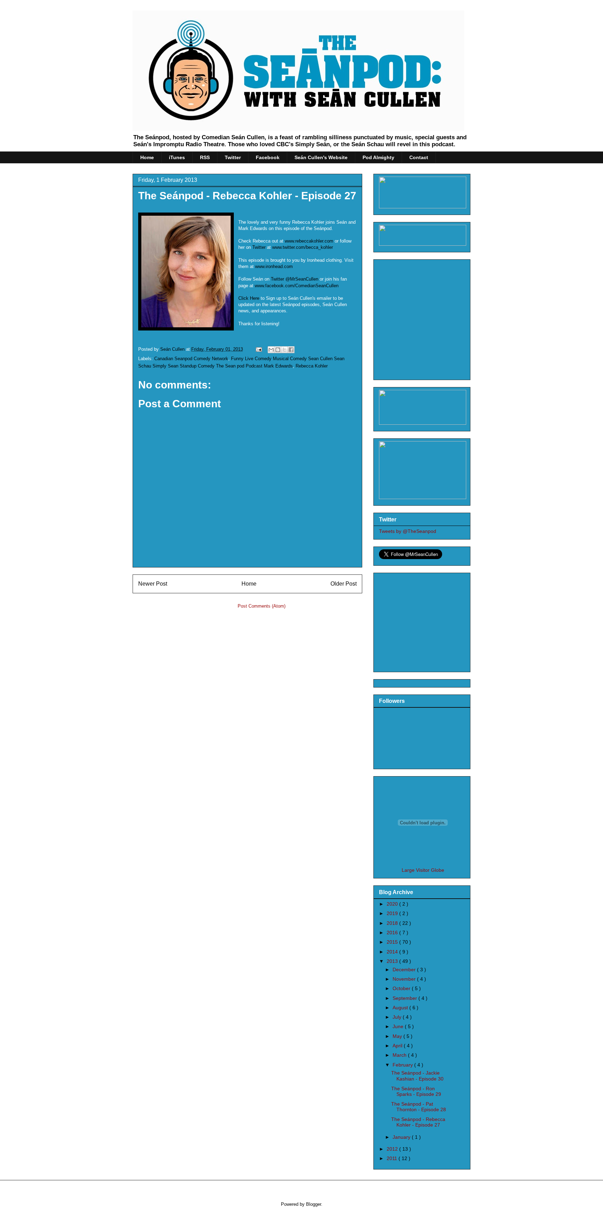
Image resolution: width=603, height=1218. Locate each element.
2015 (393, 942)
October (402, 988)
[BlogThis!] (277, 349)
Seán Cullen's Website (321, 157)
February (403, 1065)
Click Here (248, 298)
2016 (393, 932)
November (405, 979)
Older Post (343, 584)
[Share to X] (284, 349)
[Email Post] (258, 349)
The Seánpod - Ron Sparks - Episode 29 (416, 1091)
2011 (393, 1158)
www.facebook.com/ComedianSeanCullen (296, 285)
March (400, 1055)
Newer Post (152, 584)
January (402, 1137)
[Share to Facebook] (291, 349)
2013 (393, 961)
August (401, 1007)
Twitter (233, 157)
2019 (393, 913)
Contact (418, 157)
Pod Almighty (378, 157)
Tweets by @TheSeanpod (407, 531)
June (399, 1026)
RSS (205, 157)
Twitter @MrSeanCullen (294, 279)
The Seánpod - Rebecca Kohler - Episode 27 (247, 195)
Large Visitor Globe (423, 870)
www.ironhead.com (274, 266)
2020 (393, 904)
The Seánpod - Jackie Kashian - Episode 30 (417, 1076)
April (398, 1045)
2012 (393, 1149)
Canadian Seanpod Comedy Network (191, 358)
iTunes (177, 157)
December (405, 969)
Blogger (313, 1204)
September (405, 998)
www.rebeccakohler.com (309, 241)
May (398, 1036)
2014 (393, 952)
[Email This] (271, 349)
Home (147, 157)
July (398, 1017)
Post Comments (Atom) (261, 606)
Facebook (268, 157)
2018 (393, 923)
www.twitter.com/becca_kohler (302, 247)
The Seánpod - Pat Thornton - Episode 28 (418, 1107)
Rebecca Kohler (312, 366)
